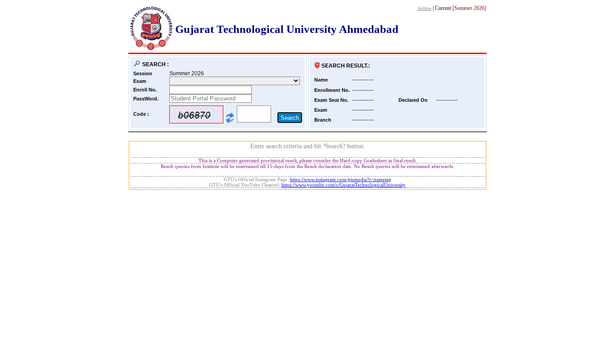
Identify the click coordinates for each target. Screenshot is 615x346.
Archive (424, 8)
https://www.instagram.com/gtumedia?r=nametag (340, 179)
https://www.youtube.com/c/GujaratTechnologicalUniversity (343, 184)
